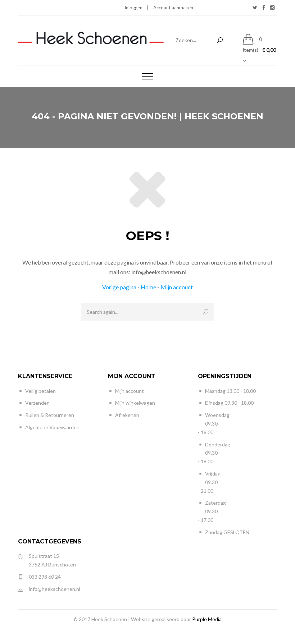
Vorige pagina (119, 287)
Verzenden (37, 403)
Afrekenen (127, 415)
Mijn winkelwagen (135, 403)
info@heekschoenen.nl (54, 589)
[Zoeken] (220, 40)
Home (148, 287)
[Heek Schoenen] (91, 38)
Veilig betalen (40, 391)
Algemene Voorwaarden (52, 427)
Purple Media (207, 619)
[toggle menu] (147, 76)
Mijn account (176, 287)
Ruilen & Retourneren (49, 415)
